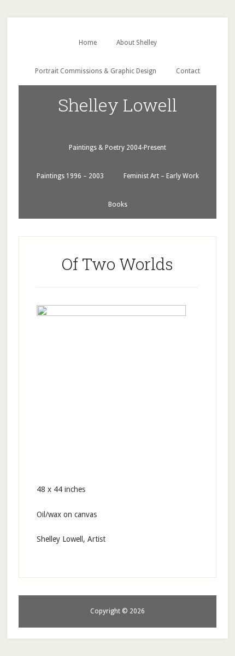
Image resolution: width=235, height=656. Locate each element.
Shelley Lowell (117, 104)
